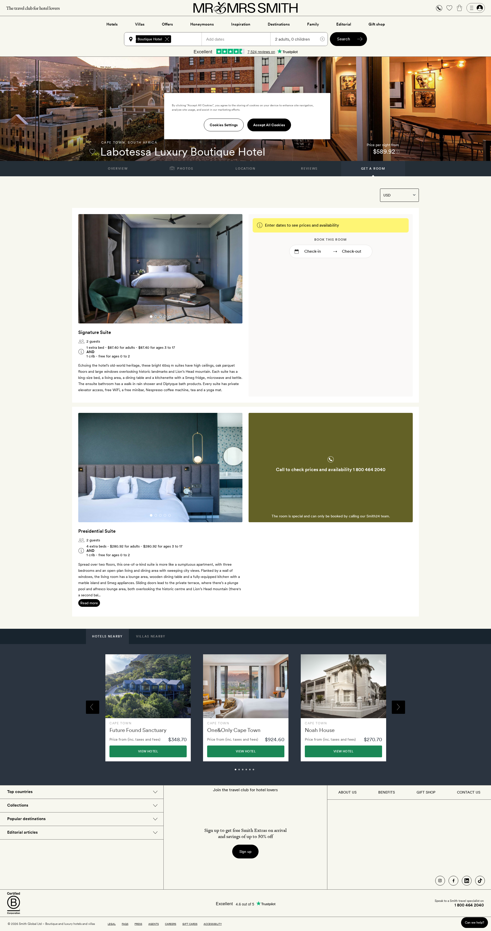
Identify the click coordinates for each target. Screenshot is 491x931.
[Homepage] (245, 8)
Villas (139, 24)
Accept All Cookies (269, 125)
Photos (185, 168)
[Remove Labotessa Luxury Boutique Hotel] (167, 39)
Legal (112, 923)
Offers (167, 24)
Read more (89, 603)
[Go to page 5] (169, 316)
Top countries (19, 791)
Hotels (112, 24)
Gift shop (377, 24)
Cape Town (113, 142)
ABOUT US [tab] (347, 792)
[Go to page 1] (151, 316)
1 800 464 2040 (369, 469)
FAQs (125, 923)
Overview (118, 168)
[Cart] (459, 8)
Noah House (319, 730)
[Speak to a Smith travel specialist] (439, 8)
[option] (148, 707)
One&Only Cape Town (234, 730)
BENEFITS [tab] (386, 792)
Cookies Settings (224, 125)
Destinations (279, 24)
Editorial (343, 24)
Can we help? (474, 922)
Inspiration (240, 24)
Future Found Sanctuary (137, 730)
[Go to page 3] (160, 316)
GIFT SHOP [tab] (426, 792)
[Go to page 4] (165, 316)
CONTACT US (468, 792)
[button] (439, 8)
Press (138, 923)
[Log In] (475, 8)
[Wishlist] (449, 8)
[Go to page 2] (155, 316)
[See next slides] (232, 268)
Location (245, 168)
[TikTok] (480, 881)
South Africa (142, 142)
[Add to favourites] (92, 151)
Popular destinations (26, 818)
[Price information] (398, 151)
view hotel (148, 751)
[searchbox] (188, 39)
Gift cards (189, 923)
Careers (170, 923)
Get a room (373, 168)
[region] (247, 116)
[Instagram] (440, 881)
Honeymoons (202, 24)
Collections (17, 805)
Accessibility (213, 923)
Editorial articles (22, 832)
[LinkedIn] (467, 881)
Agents (153, 923)
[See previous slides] (88, 268)
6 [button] (259, 772)
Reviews (309, 168)
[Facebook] (453, 881)
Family (313, 24)
